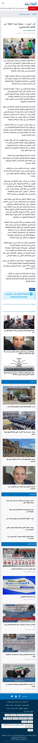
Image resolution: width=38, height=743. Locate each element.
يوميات (30, 721)
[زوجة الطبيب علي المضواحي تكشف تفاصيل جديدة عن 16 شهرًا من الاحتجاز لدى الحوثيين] (19, 343)
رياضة (16, 708)
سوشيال (26, 708)
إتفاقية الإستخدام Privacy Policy (25, 741)
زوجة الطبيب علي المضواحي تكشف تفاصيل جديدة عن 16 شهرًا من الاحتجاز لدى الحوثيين (19, 352)
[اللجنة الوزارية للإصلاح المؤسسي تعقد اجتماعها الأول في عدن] (19, 322)
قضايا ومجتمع (25, 705)
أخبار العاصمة (24, 702)
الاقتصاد (15, 718)
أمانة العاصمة (23, 718)
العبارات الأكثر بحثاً (28, 711)
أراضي (30, 718)
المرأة (12, 708)
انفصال (24, 721)
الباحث (7, 715)
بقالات (30, 730)
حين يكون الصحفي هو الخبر (25, 715)
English (21, 708)
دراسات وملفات (9, 705)
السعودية (13, 715)
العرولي (9, 718)
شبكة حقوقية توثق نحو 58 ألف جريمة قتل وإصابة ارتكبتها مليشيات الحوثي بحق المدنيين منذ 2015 (19, 373)
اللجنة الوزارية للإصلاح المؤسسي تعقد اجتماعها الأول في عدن (19, 331)
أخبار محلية (17, 702)
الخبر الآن (6, 741)
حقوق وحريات (17, 705)
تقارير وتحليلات (24, 14)
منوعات (8, 708)
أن (4, 718)
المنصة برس (12, 741)
